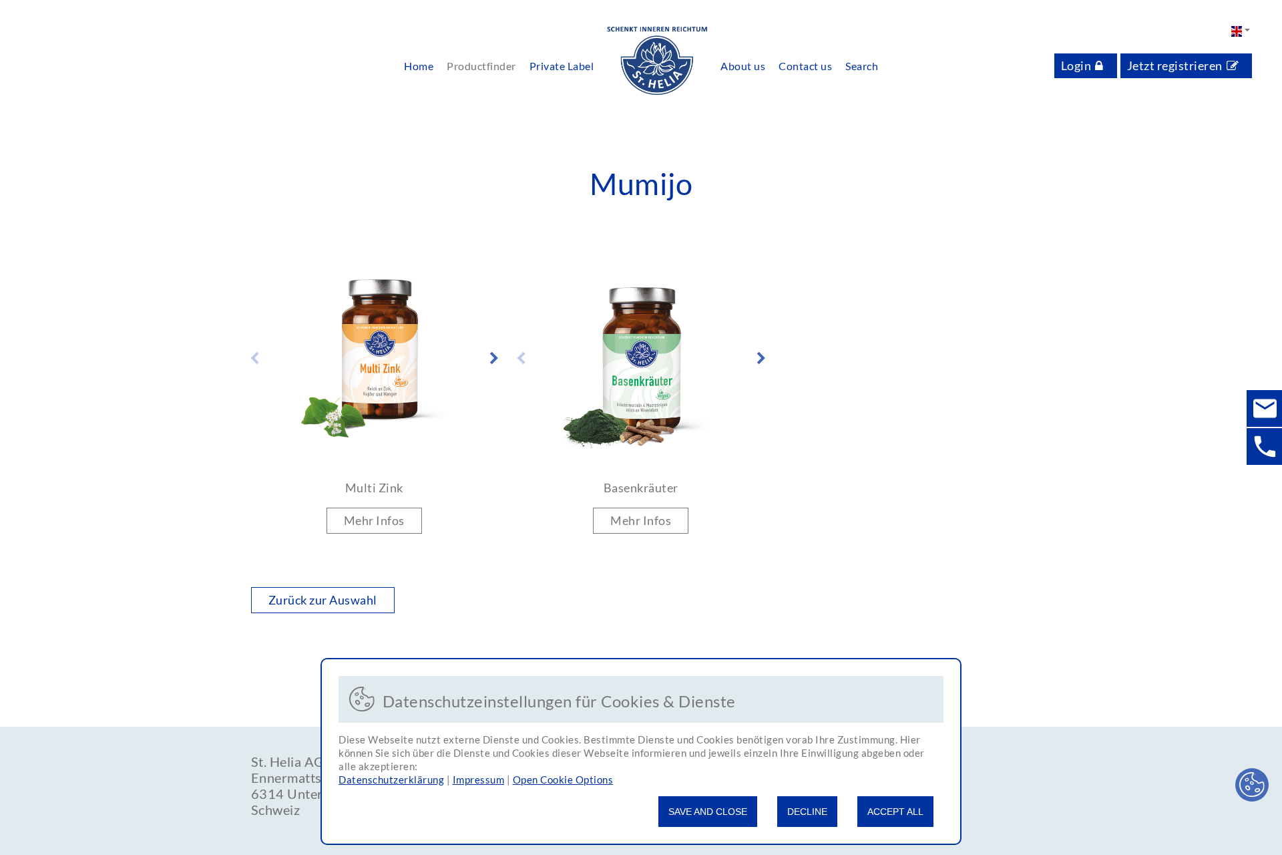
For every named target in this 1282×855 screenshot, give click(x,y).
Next (494, 358)
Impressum (479, 780)
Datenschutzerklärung (391, 780)
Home (418, 65)
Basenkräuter (641, 487)
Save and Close (707, 811)
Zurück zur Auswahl (322, 599)
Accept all (895, 811)
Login (1076, 65)
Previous (254, 358)
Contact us (805, 65)
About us (742, 65)
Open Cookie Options (563, 780)
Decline (807, 811)
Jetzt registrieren (1175, 65)
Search (861, 65)
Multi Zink (374, 487)
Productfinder (481, 65)
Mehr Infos (374, 520)
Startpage (657, 61)
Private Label (561, 65)
